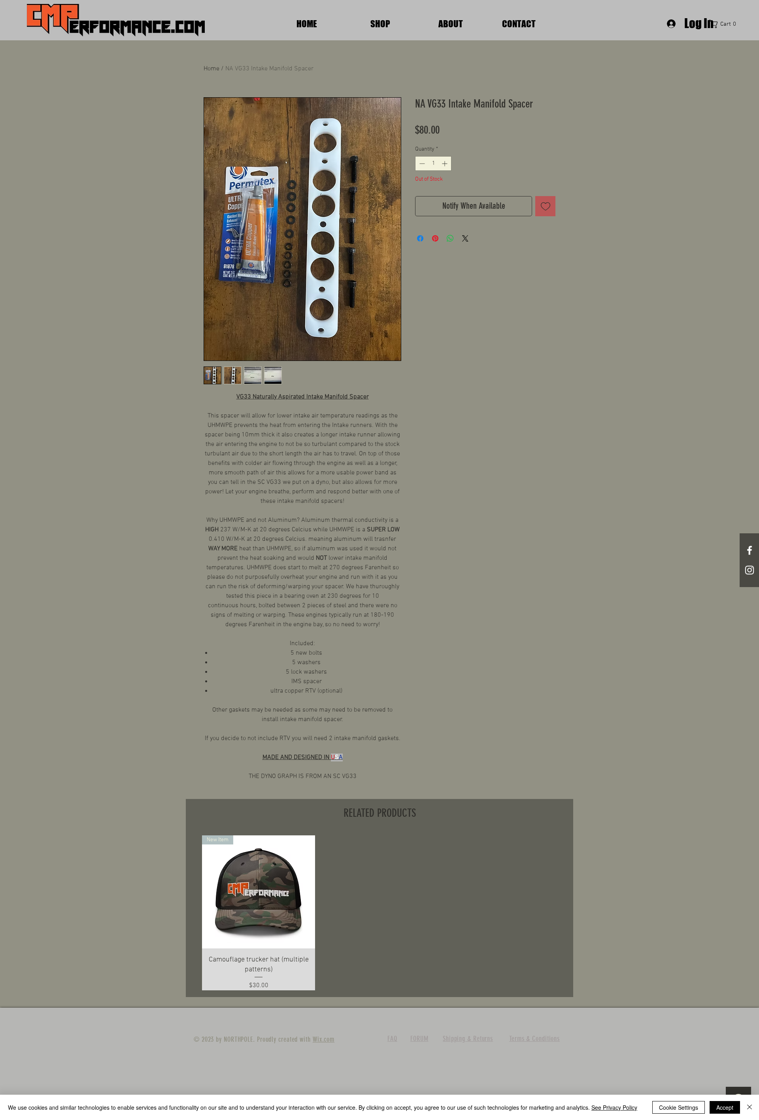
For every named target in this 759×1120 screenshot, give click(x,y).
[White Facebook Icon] (749, 550)
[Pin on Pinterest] (435, 238)
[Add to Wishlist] (545, 206)
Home (211, 69)
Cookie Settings (678, 1107)
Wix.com (323, 1039)
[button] (725, 24)
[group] (379, 913)
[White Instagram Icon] (749, 570)
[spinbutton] (433, 163)
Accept (724, 1107)
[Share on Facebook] (420, 238)
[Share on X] (465, 238)
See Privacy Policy (614, 1107)
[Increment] (445, 163)
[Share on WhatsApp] (450, 238)
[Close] (749, 1107)
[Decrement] (421, 163)
